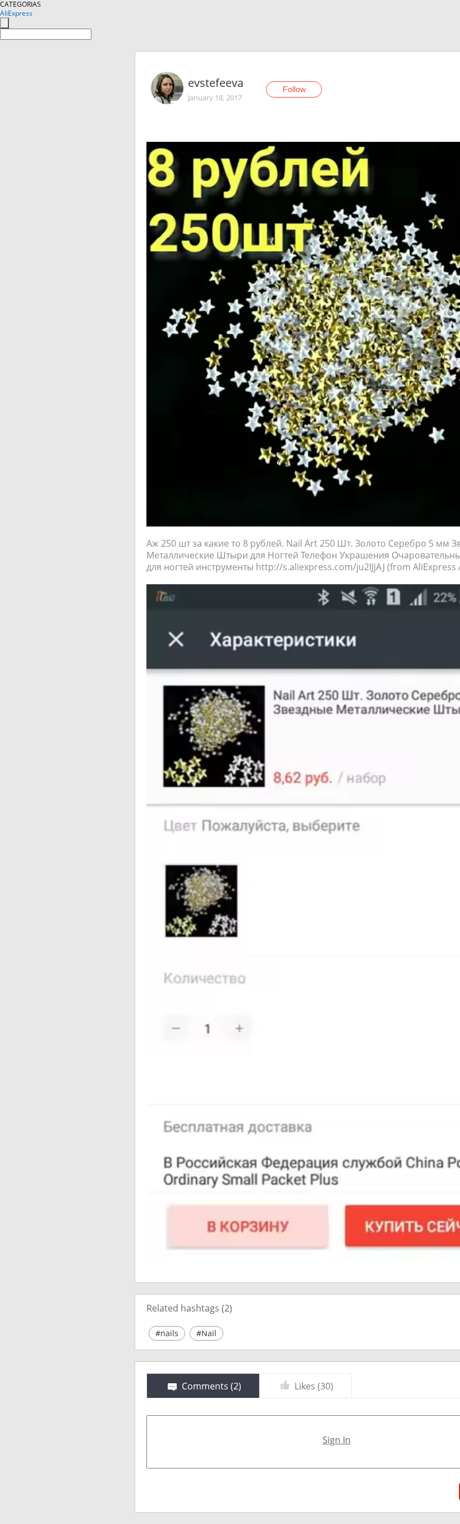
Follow (294, 89)
